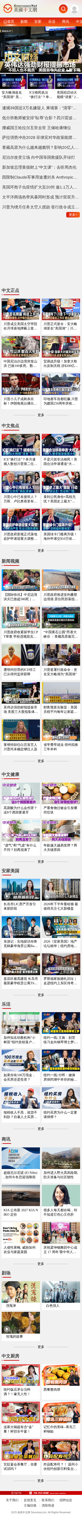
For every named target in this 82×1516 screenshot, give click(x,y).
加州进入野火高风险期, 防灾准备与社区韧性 (61, 1175)
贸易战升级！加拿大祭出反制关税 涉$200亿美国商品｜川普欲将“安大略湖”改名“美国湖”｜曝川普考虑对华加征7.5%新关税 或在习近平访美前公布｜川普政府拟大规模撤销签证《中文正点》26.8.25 (61, 364)
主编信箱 (30, 1505)
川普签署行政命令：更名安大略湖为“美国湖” (60, 672)
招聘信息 (66, 1500)
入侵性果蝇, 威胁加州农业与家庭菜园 (20, 1250)
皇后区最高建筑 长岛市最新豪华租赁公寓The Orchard (21, 981)
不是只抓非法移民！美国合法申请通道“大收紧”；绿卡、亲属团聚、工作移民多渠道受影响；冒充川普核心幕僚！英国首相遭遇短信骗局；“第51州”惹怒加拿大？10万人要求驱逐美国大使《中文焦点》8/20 (60, 462)
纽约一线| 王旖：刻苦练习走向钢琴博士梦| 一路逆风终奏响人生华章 (60, 1040)
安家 (37, 22)
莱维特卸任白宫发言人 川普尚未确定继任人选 (20, 747)
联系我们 (48, 1500)
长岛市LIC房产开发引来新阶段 (20, 906)
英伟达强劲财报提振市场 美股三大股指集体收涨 (21, 709)
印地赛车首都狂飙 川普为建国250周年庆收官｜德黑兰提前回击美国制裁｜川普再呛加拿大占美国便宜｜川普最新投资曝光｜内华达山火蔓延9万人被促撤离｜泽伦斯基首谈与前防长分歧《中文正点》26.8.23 (61, 401)
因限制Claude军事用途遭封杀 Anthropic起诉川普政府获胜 (41, 177)
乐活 (51, 22)
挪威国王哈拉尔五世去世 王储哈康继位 (36, 128)
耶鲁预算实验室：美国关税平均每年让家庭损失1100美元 (60, 709)
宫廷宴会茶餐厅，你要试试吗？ (20, 1467)
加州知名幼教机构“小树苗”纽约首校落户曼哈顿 (19, 1040)
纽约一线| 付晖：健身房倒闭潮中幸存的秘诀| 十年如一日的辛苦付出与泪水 (61, 1077)
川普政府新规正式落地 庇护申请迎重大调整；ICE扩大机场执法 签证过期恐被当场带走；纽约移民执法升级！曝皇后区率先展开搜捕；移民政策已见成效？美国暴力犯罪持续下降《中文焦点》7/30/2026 (21, 536)
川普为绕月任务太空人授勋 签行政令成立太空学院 (41, 207)
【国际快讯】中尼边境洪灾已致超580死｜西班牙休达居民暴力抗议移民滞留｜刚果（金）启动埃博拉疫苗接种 (20, 597)
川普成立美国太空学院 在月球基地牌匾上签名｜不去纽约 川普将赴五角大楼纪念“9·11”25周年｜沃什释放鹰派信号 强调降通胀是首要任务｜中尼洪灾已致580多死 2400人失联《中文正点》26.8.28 (21, 326)
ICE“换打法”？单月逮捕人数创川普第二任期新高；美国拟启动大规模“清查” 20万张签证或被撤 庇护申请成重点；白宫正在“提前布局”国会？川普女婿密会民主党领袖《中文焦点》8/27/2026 (21, 462)
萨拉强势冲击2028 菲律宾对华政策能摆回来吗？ (41, 137)
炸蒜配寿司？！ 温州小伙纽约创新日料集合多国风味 (61, 1467)
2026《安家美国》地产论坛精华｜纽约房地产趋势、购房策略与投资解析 (60, 944)
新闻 (24, 22)
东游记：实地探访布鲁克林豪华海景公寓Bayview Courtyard (21, 944)
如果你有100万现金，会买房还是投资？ (20, 1077)
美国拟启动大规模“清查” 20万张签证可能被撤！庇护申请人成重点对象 (67, 95)
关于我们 (12, 1500)
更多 (73, 214)
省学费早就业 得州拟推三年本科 (61, 747)
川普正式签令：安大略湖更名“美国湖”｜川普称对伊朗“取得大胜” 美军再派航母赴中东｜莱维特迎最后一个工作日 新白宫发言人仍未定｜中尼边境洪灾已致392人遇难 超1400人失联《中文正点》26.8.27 (61, 326)
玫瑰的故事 (14, 1336)
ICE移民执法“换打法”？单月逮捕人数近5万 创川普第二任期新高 (40, 95)
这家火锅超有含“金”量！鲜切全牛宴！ (18, 1429)
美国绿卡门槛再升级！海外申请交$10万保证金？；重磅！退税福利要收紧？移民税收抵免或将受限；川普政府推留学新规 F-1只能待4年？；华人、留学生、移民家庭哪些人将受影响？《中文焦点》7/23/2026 (60, 536)
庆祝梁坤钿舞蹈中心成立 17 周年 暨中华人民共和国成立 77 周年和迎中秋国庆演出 (60, 1250)
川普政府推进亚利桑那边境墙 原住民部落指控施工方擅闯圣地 (61, 597)
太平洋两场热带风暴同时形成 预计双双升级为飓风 (41, 197)
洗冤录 (11, 1305)
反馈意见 (30, 1500)
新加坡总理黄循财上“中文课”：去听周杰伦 (39, 167)
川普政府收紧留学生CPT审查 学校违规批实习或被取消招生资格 (21, 634)
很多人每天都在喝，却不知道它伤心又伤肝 (60, 1212)
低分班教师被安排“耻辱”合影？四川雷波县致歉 (41, 118)
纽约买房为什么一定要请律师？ (60, 1115)
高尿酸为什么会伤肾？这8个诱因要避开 (20, 810)
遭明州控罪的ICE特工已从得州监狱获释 (20, 672)
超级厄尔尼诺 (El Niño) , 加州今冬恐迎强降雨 (20, 1175)
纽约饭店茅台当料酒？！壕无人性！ (17, 1392)
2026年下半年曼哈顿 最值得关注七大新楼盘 (61, 906)
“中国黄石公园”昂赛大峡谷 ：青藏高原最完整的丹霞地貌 (61, 634)
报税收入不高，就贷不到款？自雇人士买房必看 (20, 1115)
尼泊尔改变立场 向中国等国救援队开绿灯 (38, 157)
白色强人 (53, 1305)
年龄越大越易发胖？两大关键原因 (60, 847)
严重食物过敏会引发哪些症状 (60, 810)
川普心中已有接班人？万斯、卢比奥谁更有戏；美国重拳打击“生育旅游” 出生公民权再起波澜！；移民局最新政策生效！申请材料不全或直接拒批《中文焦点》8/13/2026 (20, 499)
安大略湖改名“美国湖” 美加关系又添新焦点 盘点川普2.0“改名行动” (12, 95)
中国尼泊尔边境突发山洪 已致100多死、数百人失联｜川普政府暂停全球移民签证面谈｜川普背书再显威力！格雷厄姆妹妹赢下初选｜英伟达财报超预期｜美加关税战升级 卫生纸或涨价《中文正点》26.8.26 (21, 364)
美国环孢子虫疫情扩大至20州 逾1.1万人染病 (41, 187)
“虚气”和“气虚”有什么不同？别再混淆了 (20, 847)
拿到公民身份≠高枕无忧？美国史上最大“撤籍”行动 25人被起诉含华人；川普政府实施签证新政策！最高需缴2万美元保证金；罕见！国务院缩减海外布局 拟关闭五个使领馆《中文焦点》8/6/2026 (61, 499)
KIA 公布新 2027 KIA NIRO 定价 (21, 1212)
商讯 (65, 22)
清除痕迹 (48, 1505)
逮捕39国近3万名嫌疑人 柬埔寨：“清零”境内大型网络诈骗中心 (41, 108)
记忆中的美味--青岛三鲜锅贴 (60, 1429)
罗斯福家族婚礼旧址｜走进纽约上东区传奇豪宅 (60, 981)
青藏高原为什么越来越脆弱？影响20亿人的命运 (41, 147)
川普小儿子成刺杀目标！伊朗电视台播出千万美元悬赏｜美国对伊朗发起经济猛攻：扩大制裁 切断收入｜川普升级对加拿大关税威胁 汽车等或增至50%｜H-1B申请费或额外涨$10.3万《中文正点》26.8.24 (21, 401)
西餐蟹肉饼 (52, 1389)
